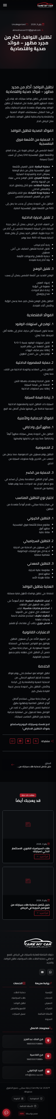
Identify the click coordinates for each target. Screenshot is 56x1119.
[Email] (42, 972)
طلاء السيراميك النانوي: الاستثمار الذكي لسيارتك (31, 850)
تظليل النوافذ (20, 1003)
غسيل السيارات (19, 1014)
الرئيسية (48, 992)
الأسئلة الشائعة (45, 1014)
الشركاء (48, 1008)
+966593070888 (35, 1043)
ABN (22, 1114)
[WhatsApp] (50, 972)
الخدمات (48, 998)
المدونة (48, 1019)
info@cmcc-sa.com (34, 1074)
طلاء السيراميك (19, 998)
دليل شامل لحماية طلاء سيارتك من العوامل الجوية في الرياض (30, 906)
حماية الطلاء (20, 992)
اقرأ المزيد (43, 857)
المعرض (48, 1003)
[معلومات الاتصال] (6, 1113)
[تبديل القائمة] (5, 5)
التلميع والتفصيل (18, 1008)
